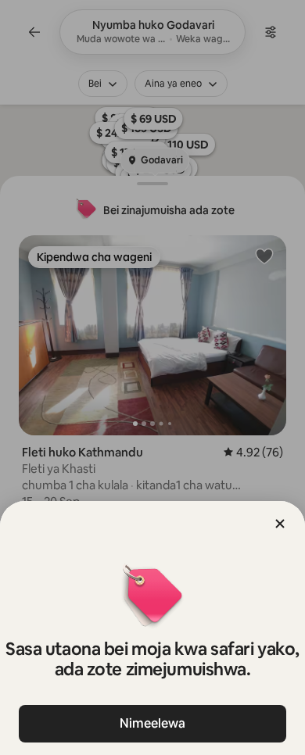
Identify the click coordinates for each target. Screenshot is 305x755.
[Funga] (280, 523)
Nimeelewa (152, 723)
